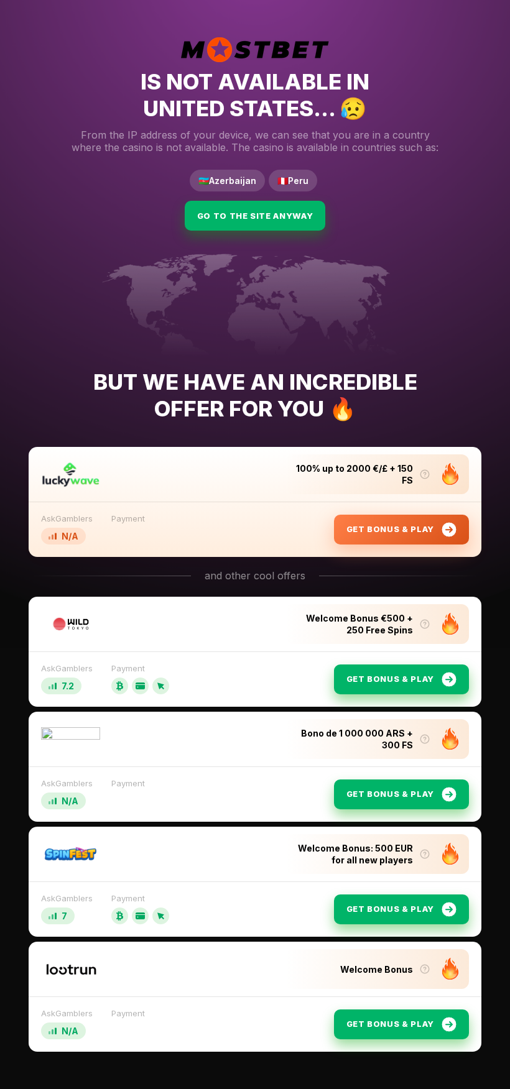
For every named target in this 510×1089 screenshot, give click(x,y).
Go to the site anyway (255, 216)
